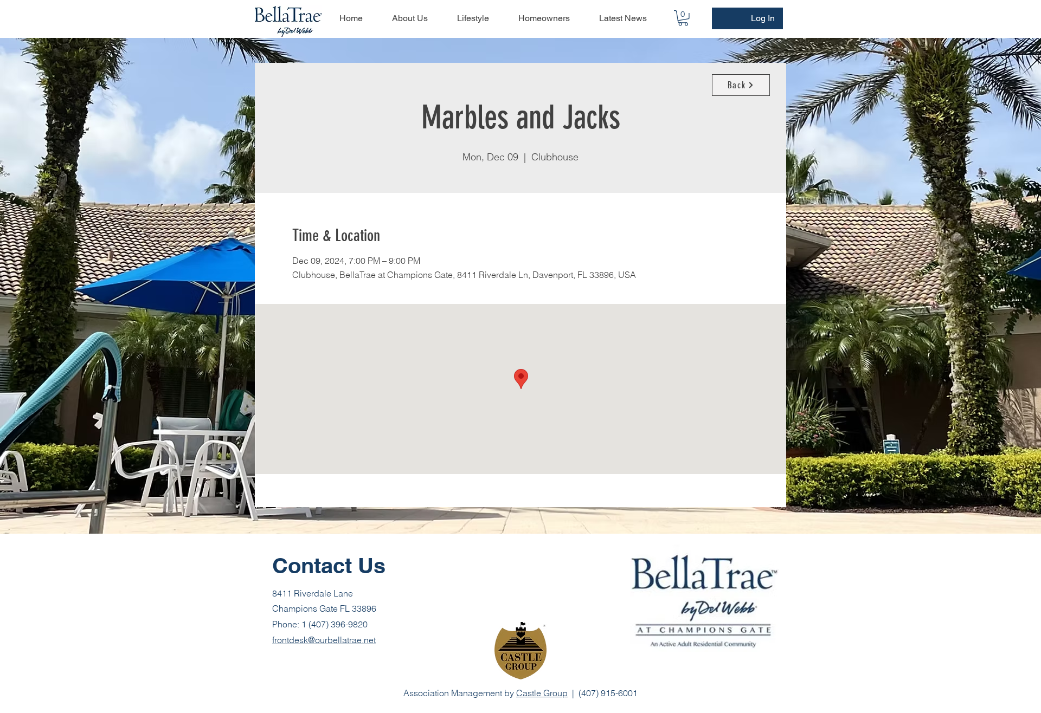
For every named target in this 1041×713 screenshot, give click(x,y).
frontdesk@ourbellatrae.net (324, 639)
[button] (683, 18)
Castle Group (542, 693)
